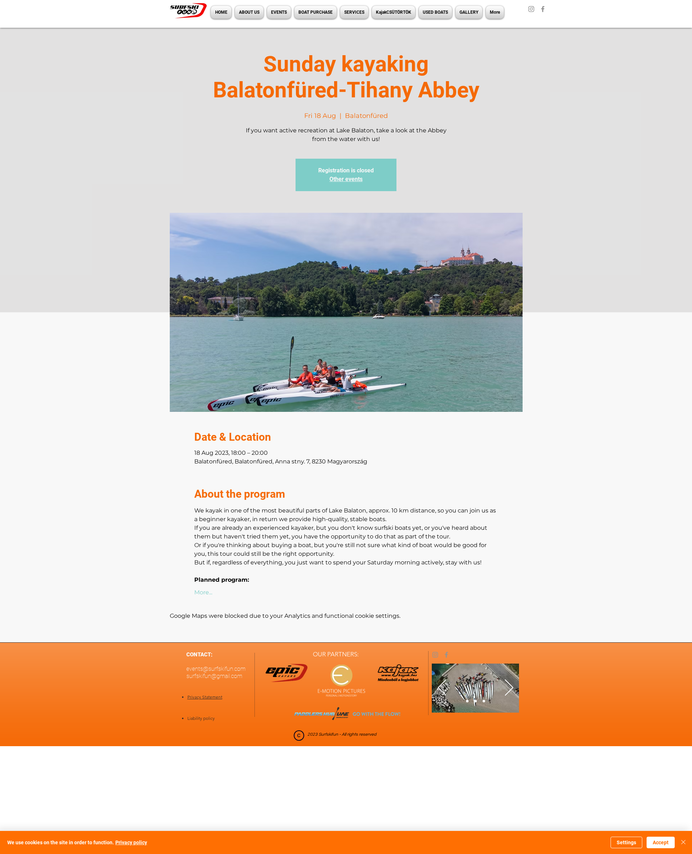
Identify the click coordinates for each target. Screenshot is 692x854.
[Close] (683, 842)
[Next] (509, 688)
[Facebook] (543, 9)
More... (203, 592)
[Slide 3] (484, 701)
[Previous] (442, 688)
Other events (346, 179)
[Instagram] (531, 9)
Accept (661, 842)
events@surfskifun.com (215, 668)
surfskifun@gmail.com (214, 676)
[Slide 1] (467, 701)
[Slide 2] (475, 701)
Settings (626, 842)
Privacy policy (131, 842)
